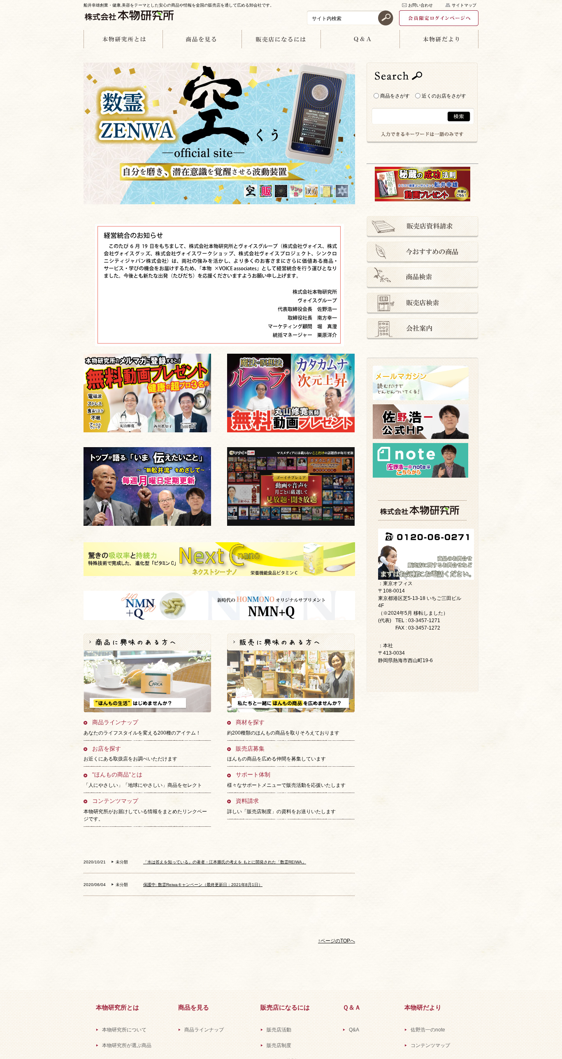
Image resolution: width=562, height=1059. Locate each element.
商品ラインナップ (115, 722)
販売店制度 (279, 1045)
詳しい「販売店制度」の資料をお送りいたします (281, 811)
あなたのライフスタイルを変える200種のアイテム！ (142, 733)
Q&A (354, 1030)
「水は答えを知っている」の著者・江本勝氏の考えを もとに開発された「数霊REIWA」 (224, 862)
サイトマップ (464, 5)
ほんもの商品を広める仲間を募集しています (276, 759)
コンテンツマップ (115, 801)
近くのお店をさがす (443, 96)
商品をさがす (394, 96)
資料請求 (247, 801)
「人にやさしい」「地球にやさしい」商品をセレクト (143, 785)
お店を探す (106, 749)
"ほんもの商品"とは (117, 775)
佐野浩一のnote (428, 1030)
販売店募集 (250, 749)
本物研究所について (124, 1030)
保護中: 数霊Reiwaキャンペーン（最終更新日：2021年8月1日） (202, 884)
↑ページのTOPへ (336, 941)
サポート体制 (253, 775)
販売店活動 (279, 1030)
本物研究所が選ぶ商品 (126, 1045)
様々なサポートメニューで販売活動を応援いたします (286, 785)
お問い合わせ (420, 5)
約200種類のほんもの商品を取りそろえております (283, 733)
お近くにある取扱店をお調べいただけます (130, 759)
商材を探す (250, 722)
